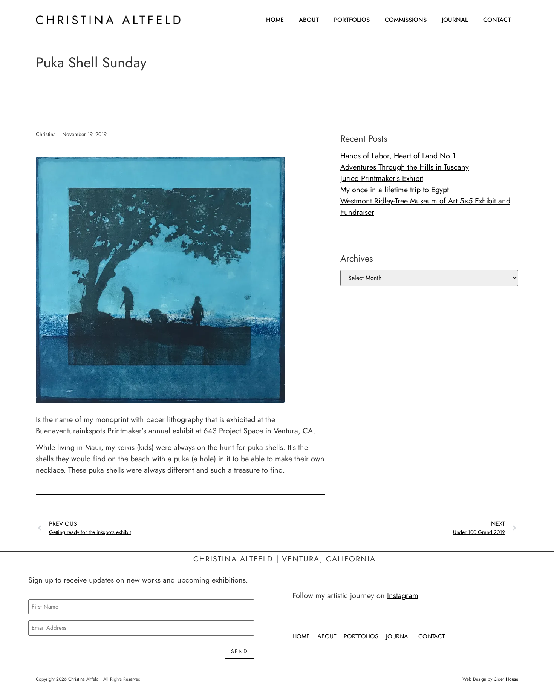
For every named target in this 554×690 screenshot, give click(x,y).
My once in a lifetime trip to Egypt (394, 189)
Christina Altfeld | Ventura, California (284, 559)
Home (275, 19)
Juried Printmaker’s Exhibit (381, 178)
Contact (497, 19)
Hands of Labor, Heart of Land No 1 (398, 155)
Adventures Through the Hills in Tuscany (404, 167)
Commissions (406, 19)
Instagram (402, 595)
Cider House (506, 679)
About (309, 19)
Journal (455, 19)
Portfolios (352, 19)
